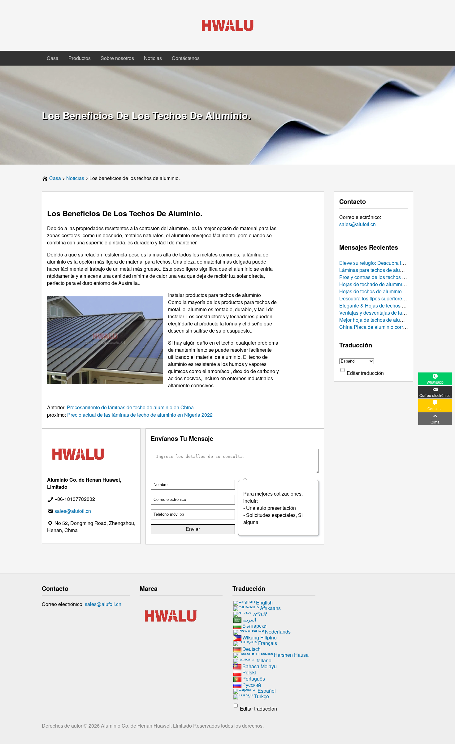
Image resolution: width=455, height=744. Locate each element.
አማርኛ (260, 613)
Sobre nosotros (117, 58)
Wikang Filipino (259, 637)
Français (267, 643)
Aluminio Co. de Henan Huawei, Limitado (147, 725)
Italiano (263, 660)
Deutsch (251, 649)
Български (254, 625)
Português (253, 678)
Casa (52, 58)
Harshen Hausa (291, 655)
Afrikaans (270, 608)
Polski (249, 672)
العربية (249, 619)
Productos (79, 58)
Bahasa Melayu (259, 666)
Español (267, 690)
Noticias (153, 58)
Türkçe (261, 696)
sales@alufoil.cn (357, 224)
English (264, 602)
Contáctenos (186, 58)
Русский (251, 684)
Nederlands (278, 631)
